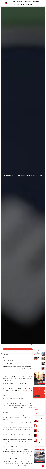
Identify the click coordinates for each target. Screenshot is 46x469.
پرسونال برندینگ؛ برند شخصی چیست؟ (36, 358)
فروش (21, 378)
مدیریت (15, 449)
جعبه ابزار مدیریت (16, 344)
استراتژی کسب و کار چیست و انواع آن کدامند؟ (37, 353)
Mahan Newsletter (16, 4)
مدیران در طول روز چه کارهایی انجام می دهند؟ (37, 363)
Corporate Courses (28, 1)
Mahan (14, 1)
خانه (20, 344)
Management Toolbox (35, 1)
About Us (22, 4)
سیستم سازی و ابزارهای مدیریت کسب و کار (25, 390)
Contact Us (27, 4)
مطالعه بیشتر (35, 354)
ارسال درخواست (37, 396)
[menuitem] (31, 4)
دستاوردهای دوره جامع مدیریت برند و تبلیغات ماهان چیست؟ (37, 368)
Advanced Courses (19, 1)
